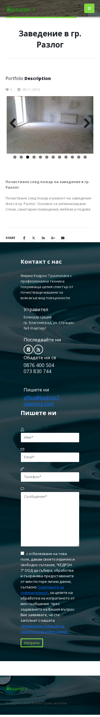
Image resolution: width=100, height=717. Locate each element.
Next (85, 123)
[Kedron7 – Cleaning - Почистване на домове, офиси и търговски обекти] (21, 8)
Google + (53, 238)
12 (85, 157)
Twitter (34, 238)
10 (72, 157)
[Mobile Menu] (89, 8)
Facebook (24, 238)
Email (63, 238)
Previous (15, 123)
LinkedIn (43, 238)
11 (78, 157)
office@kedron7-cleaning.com (42, 400)
